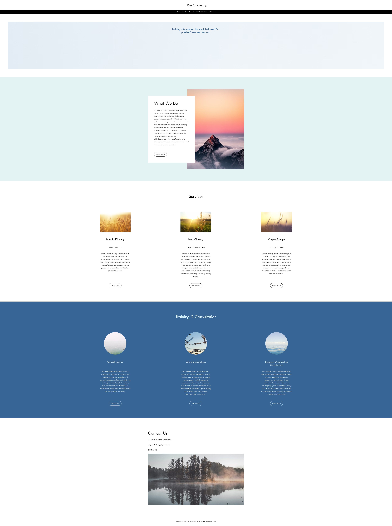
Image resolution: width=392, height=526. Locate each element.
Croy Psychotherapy (196, 5)
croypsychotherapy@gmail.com (158, 445)
